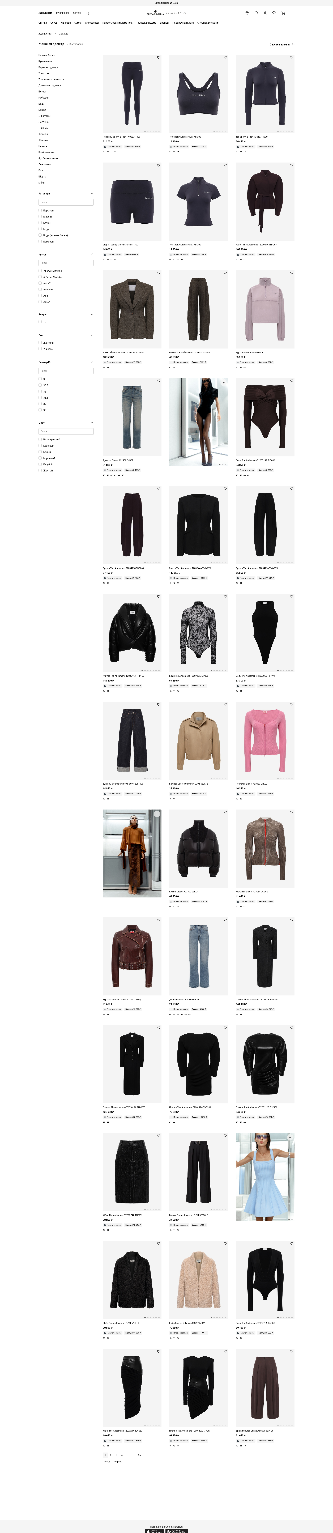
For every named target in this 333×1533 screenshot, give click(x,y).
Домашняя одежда (50, 85)
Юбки (42, 182)
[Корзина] (283, 13)
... (133, 1455)
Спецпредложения (208, 22)
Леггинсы (44, 122)
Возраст (44, 314)
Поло (41, 170)
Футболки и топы (48, 158)
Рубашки (44, 97)
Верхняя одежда (48, 67)
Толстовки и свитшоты (51, 79)
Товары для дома (146, 22)
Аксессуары (92, 22)
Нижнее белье (47, 55)
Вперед (117, 1461)
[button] (256, 13)
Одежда (66, 22)
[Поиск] (87, 13)
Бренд (42, 254)
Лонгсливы (45, 164)
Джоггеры (44, 115)
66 (139, 1455)
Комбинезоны (46, 152)
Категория (45, 193)
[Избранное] (274, 13)
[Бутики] (247, 13)
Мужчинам (62, 12)
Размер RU (45, 362)
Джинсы (43, 128)
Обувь (54, 22)
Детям (77, 12)
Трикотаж (44, 73)
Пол (41, 335)
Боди (41, 103)
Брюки (42, 109)
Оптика (43, 22)
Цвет (42, 422)
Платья (43, 146)
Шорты (42, 176)
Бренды (164, 22)
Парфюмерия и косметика (118, 22)
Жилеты (43, 140)
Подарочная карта (183, 22)
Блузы (42, 91)
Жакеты (43, 134)
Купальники (45, 61)
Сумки (78, 22)
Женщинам (45, 12)
